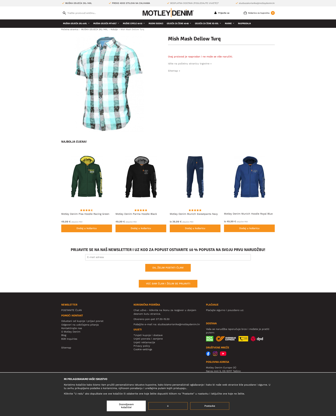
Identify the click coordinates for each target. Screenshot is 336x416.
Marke (228, 23)
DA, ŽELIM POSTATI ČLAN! (168, 267)
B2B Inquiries (69, 338)
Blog (63, 335)
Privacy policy (142, 345)
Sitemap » (174, 70)
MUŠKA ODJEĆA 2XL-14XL (75, 23)
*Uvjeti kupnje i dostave (148, 335)
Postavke (209, 405)
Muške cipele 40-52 (132, 23)
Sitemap (66, 347)
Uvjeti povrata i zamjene (148, 338)
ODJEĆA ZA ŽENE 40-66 (178, 23)
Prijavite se (223, 13)
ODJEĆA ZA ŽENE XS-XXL (207, 23)
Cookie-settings (143, 349)
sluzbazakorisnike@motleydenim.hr (257, 3)
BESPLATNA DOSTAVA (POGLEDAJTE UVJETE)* (194, 3)
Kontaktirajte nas (71, 328)
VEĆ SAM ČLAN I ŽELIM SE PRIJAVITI (168, 283)
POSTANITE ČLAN (71, 310)
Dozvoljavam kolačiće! (126, 406)
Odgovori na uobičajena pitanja (80, 324)
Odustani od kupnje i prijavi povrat (82, 321)
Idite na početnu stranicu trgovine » (190, 63)
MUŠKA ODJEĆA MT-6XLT (105, 23)
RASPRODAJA (244, 23)
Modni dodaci (156, 23)
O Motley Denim (70, 331)
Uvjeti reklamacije (144, 342)
